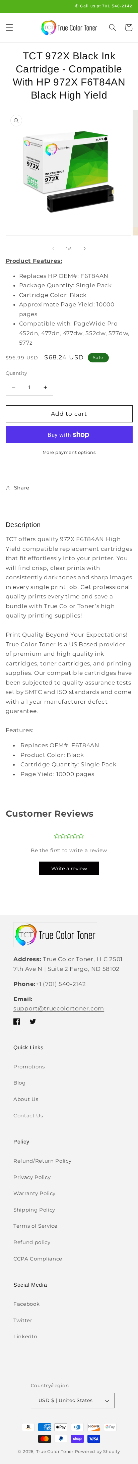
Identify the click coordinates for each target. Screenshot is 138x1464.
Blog (19, 1082)
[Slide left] (53, 248)
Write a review (69, 868)
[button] (9, 27)
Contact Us (28, 1115)
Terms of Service (35, 1226)
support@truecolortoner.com (58, 1008)
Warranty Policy (34, 1193)
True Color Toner (55, 1451)
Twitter (22, 1320)
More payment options (69, 452)
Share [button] (21, 487)
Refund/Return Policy (42, 1161)
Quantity (16, 373)
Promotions (29, 1066)
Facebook (26, 1304)
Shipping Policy (34, 1210)
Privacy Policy (32, 1177)
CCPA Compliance (37, 1258)
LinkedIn (25, 1336)
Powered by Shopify (97, 1451)
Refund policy (32, 1242)
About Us (25, 1099)
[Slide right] (84, 248)
